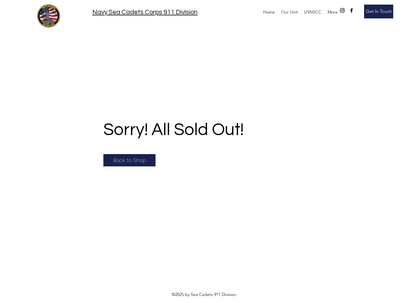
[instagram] (342, 10)
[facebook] (351, 10)
